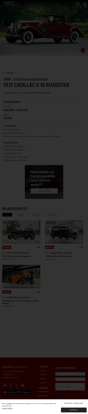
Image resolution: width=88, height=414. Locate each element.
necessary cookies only (73, 403)
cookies (9, 403)
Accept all (74, 410)
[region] (44, 406)
